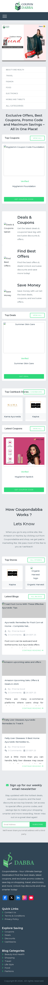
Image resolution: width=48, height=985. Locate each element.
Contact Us (10, 912)
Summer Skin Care (24, 363)
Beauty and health (15, 70)
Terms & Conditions (15, 915)
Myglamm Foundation (24, 186)
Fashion (9, 82)
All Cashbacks (34, 392)
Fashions (9, 971)
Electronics (12, 93)
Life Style (9, 964)
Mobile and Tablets (15, 99)
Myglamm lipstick (24, 476)
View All (37, 138)
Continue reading (32, 650)
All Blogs (36, 597)
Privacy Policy (12, 919)
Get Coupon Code (24, 199)
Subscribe (38, 824)
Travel (9, 76)
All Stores (36, 560)
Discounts (10, 938)
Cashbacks (10, 941)
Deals (8, 935)
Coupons (9, 931)
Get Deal (24, 376)
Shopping (10, 957)
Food (8, 87)
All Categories (14, 106)
